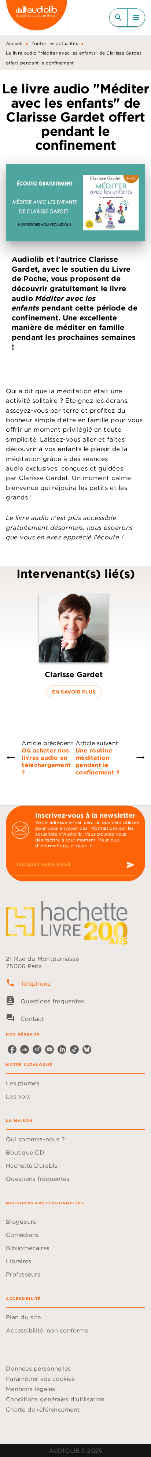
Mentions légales (30, 1389)
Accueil (14, 43)
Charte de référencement (43, 1409)
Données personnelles (38, 1368)
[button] (73, 646)
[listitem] (12, 1049)
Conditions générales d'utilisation (55, 1399)
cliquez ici (82, 845)
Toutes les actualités (55, 43)
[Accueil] (36, 17)
